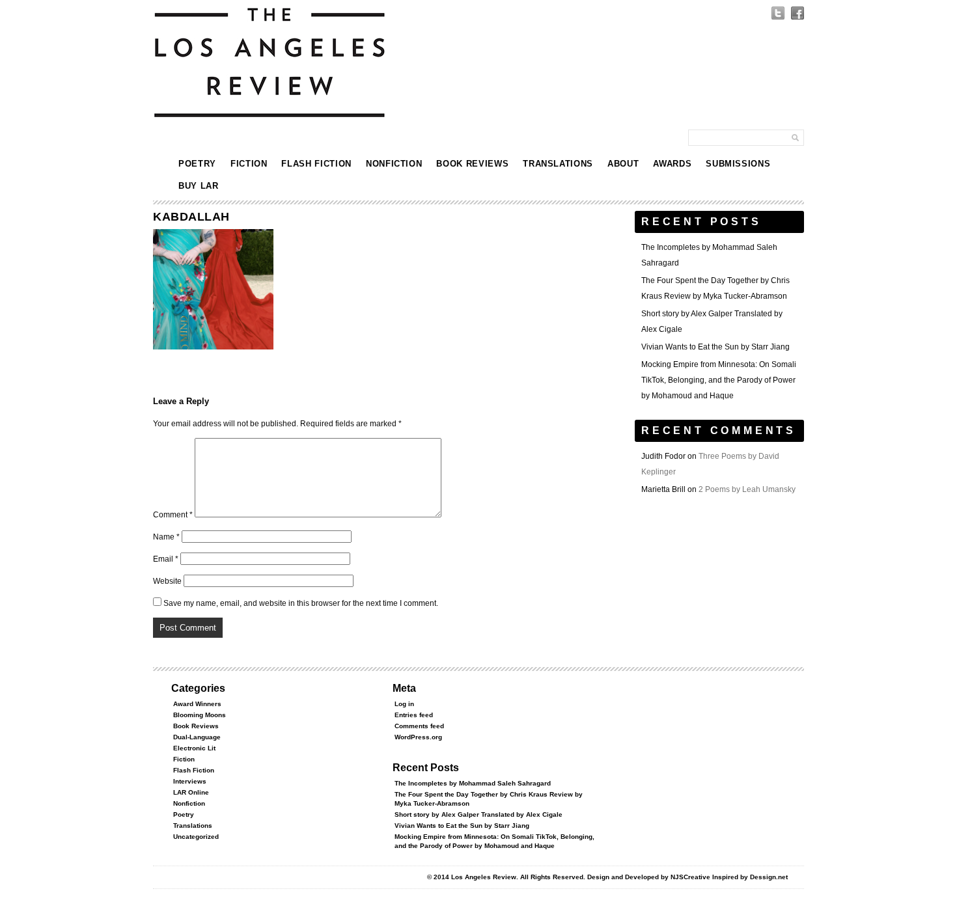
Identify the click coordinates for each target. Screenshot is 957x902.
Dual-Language (197, 737)
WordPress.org (418, 737)
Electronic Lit (194, 748)
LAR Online (191, 792)
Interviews (189, 781)
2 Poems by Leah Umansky (747, 489)
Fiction (249, 164)
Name (166, 536)
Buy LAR (198, 186)
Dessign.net (769, 877)
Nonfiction (394, 164)
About (623, 164)
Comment (173, 514)
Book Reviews (472, 164)
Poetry (197, 164)
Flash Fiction (316, 164)
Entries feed (414, 714)
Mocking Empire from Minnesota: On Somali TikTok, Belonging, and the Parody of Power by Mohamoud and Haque (718, 380)
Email (165, 559)
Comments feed (419, 726)
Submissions (738, 164)
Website (167, 581)
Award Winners (197, 703)
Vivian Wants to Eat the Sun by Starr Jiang (715, 346)
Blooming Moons (199, 714)
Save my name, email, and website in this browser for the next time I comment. (300, 603)
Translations (558, 164)
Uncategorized (196, 836)
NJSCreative (690, 877)
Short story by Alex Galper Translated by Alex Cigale (478, 814)
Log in (404, 703)
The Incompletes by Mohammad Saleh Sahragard (473, 783)
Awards (672, 164)
